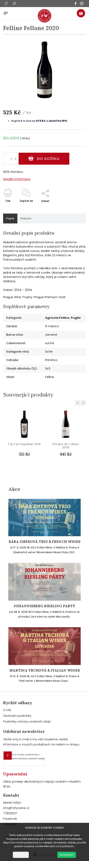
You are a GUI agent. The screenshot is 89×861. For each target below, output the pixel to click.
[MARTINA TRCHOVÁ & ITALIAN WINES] (44, 664)
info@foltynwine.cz (16, 808)
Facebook (10, 819)
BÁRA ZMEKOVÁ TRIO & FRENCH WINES (45, 542)
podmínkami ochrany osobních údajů (24, 758)
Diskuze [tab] (25, 218)
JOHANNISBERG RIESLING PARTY (44, 606)
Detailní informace (16, 179)
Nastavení (20, 854)
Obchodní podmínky (17, 716)
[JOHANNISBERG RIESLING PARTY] (44, 600)
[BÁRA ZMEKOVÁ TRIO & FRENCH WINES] (44, 535)
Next (84, 402)
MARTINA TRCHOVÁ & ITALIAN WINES (44, 670)
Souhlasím (67, 854)
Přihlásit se (8, 755)
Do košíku (48, 159)
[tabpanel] (24, 441)
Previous (78, 402)
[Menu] (6, 12)
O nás (7, 710)
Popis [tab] (10, 218)
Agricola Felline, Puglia (63, 318)
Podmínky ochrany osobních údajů (27, 722)
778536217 (10, 813)
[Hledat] (6, 4)
